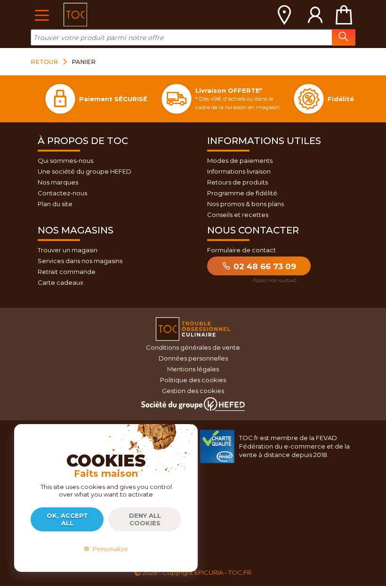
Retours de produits (237, 182)
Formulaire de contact (241, 250)
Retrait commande (67, 271)
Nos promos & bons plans (245, 204)
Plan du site (55, 204)
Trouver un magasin (67, 250)
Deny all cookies (145, 519)
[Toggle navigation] (42, 14)
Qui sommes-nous (65, 160)
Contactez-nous (62, 193)
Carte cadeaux (60, 282)
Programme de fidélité (242, 193)
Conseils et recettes (237, 214)
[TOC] (75, 14)
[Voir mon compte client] (315, 14)
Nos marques (58, 182)
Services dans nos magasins (80, 261)
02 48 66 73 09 (263, 266)
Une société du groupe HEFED (84, 171)
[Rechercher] (343, 37)
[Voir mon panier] (343, 14)
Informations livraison (239, 171)
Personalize (109, 549)
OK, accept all (67, 519)
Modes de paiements (240, 160)
